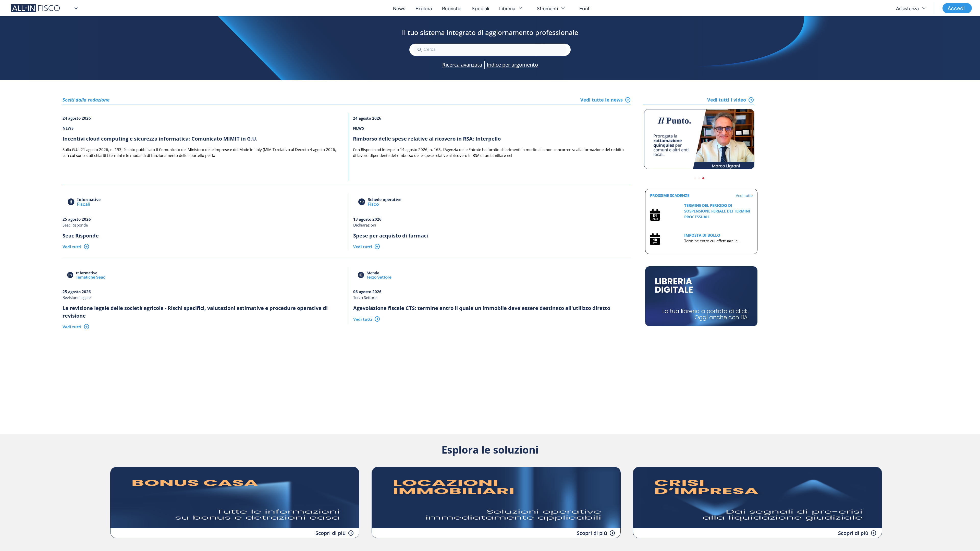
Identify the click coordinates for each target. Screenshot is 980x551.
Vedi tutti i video (726, 100)
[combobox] (490, 50)
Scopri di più (330, 533)
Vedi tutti (72, 246)
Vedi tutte (744, 195)
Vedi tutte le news (601, 100)
